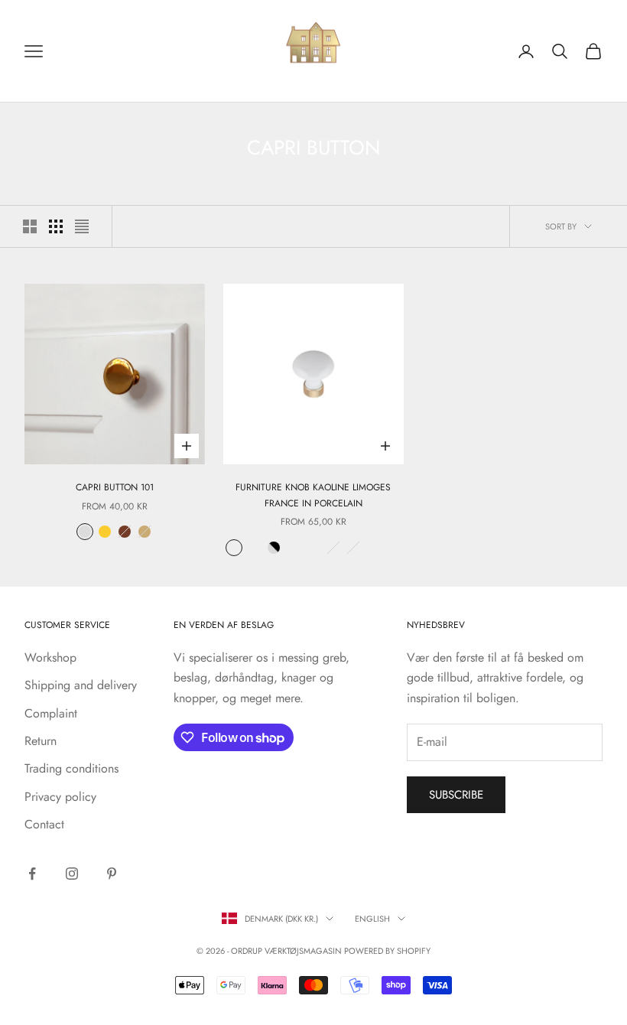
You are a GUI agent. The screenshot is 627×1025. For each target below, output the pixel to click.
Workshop (50, 657)
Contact (44, 824)
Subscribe (456, 794)
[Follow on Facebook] (32, 873)
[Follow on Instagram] (72, 873)
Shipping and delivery (80, 685)
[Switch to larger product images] (30, 226)
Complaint (50, 713)
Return (40, 741)
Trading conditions (71, 768)
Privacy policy (60, 796)
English (372, 919)
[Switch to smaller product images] (56, 226)
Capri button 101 (115, 487)
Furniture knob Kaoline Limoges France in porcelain (313, 494)
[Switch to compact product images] (82, 226)
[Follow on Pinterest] (111, 873)
